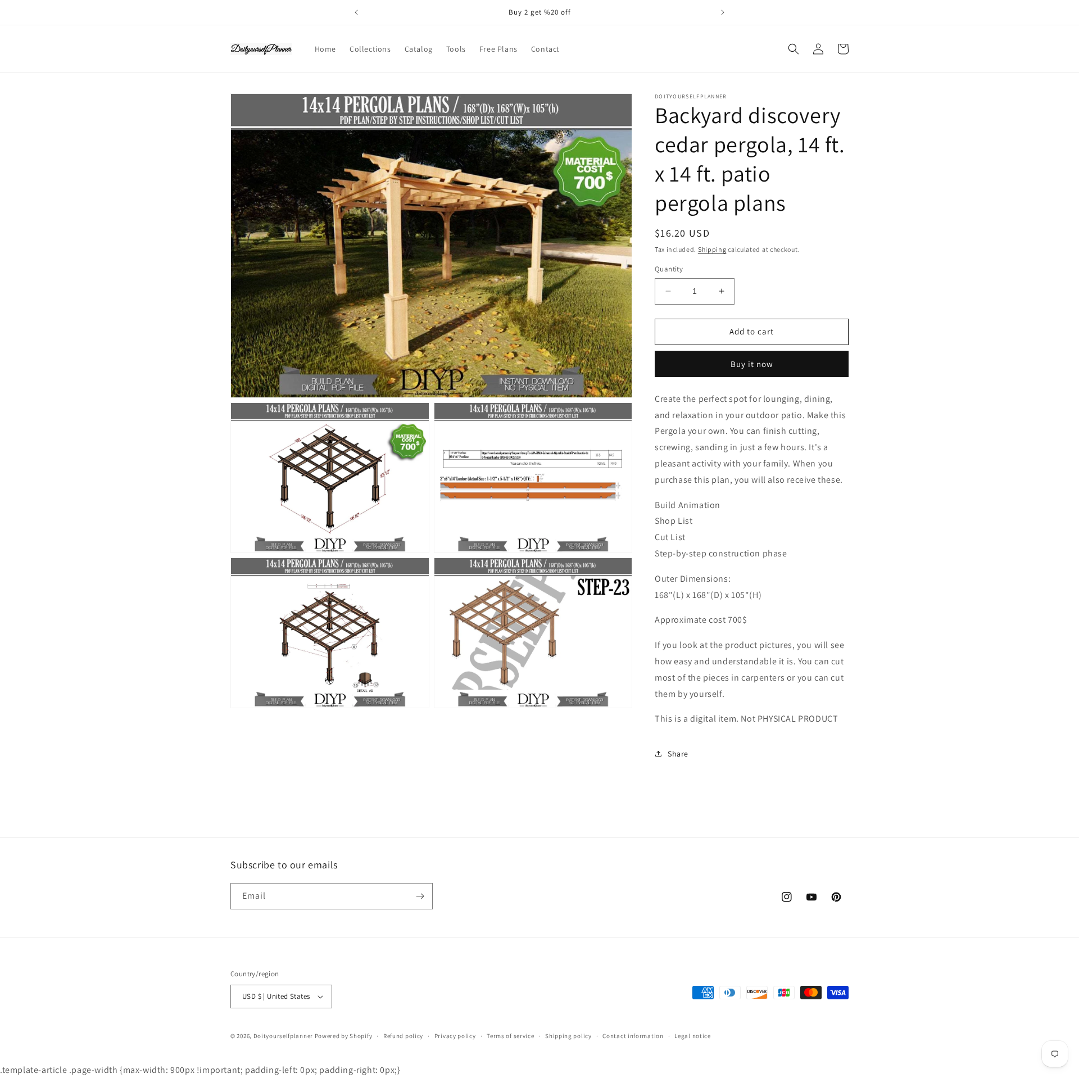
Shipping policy (568, 1036)
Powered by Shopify (344, 1036)
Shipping (712, 249)
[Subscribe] (419, 896)
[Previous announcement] (356, 12)
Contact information (632, 1036)
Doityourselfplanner (283, 1036)
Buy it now (752, 364)
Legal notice (692, 1036)
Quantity (669, 269)
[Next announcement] (722, 12)
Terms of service (510, 1036)
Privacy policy (455, 1036)
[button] (793, 49)
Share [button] (678, 754)
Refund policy (403, 1036)
